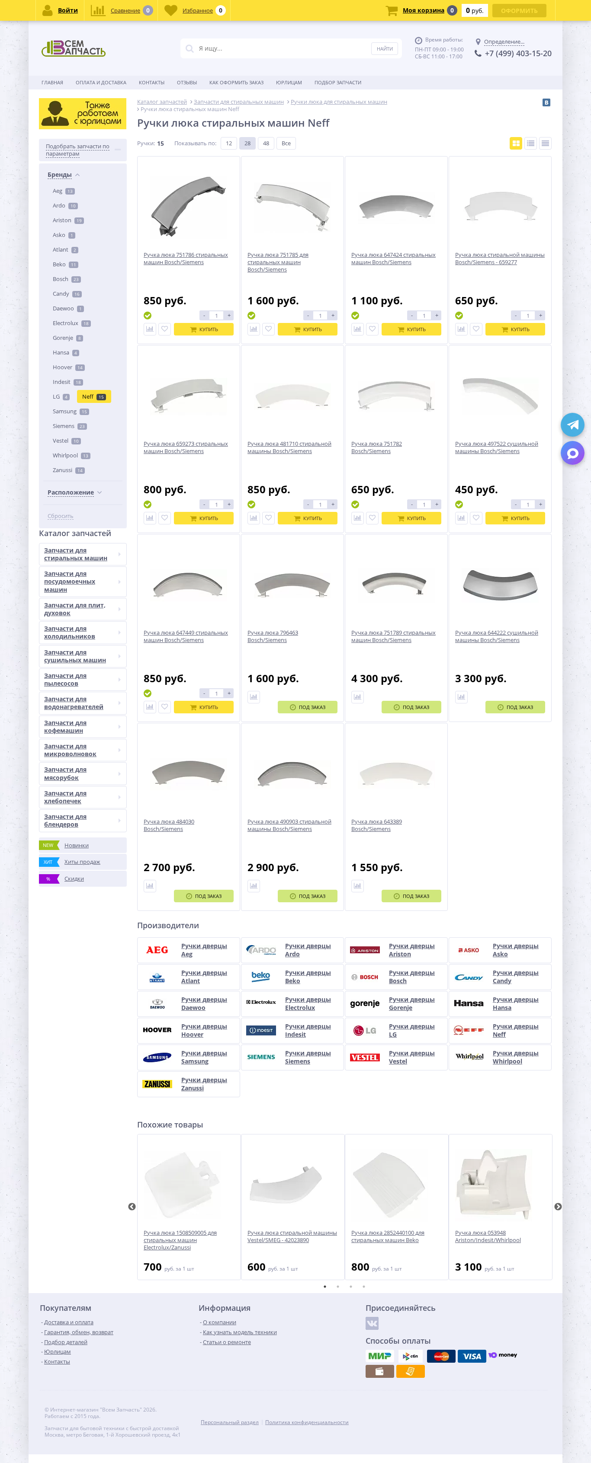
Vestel (66, 440)
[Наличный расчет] (380, 1371)
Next (558, 1207)
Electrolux (71, 323)
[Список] (530, 143)
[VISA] (472, 1356)
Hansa (65, 352)
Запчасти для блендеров (65, 820)
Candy (66, 293)
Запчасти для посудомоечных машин (69, 581)
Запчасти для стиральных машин (75, 554)
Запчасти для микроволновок (70, 750)
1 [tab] (325, 1286)
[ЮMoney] (502, 1356)
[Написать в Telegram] (573, 425)
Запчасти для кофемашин (65, 727)
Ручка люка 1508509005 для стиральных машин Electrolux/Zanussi (180, 1240)
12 (229, 143)
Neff (93, 396)
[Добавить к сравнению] (150, 329)
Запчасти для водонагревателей (73, 703)
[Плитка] (516, 143)
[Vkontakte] (372, 1323)
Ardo (64, 205)
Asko (63, 235)
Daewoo (67, 308)
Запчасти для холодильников (69, 632)
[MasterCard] (441, 1356)
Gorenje (67, 338)
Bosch (66, 279)
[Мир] (380, 1356)
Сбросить (61, 516)
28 (247, 143)
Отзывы (187, 82)
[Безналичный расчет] (410, 1371)
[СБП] (410, 1356)
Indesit (67, 382)
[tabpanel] (189, 1207)
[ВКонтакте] (546, 102)
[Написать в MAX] (573, 453)
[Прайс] (545, 143)
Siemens (69, 426)
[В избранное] (164, 329)
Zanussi (68, 470)
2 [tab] (338, 1286)
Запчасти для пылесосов (65, 679)
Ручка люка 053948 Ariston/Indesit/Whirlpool (488, 1236)
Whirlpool (70, 455)
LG (60, 396)
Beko (64, 264)
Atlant (64, 249)
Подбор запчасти (338, 82)
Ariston (67, 220)
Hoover (68, 367)
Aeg (63, 191)
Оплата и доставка (101, 82)
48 (266, 143)
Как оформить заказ (236, 82)
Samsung (70, 411)
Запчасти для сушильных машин (75, 656)
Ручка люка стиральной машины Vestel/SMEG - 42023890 (292, 1236)
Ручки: (146, 143)
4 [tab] (364, 1286)
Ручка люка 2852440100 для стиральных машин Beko (387, 1236)
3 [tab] (351, 1286)
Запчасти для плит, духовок (75, 609)
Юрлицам (289, 82)
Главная (52, 82)
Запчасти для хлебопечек (65, 797)
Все (286, 143)
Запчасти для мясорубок (65, 773)
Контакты (151, 82)
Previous (132, 1207)
